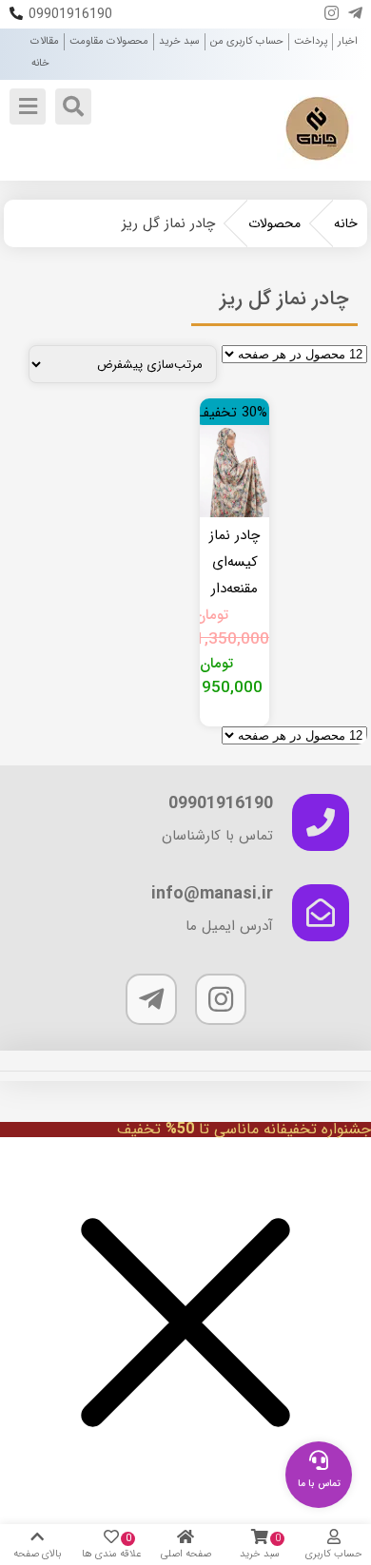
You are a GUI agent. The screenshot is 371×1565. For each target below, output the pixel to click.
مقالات (44, 41)
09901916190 (70, 14)
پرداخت (310, 41)
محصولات (274, 223)
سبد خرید (179, 41)
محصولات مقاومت (108, 41)
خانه (40, 63)
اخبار (348, 41)
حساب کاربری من (246, 41)
